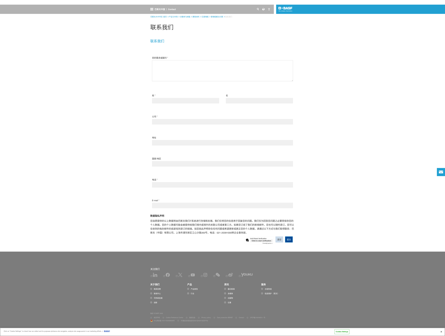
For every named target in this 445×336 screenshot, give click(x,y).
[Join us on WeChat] (216, 276)
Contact (241, 317)
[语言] (263, 9)
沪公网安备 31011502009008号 (164, 321)
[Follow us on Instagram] (204, 276)
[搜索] (257, 9)
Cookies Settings (342, 332)
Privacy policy (206, 317)
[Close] (441, 331)
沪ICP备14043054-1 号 (257, 317)
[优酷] (246, 276)
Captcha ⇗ (268, 243)
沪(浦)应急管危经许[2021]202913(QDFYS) (194, 321)
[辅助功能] (269, 9)
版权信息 (192, 317)
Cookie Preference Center (174, 317)
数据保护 (107, 331)
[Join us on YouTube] (191, 276)
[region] (222, 332)
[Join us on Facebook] (166, 276)
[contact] (441, 172)
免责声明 (157, 317)
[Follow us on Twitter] (179, 276)
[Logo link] (285, 9)
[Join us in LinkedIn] (153, 276)
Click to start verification (261, 241)
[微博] (229, 276)
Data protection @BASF (225, 317)
